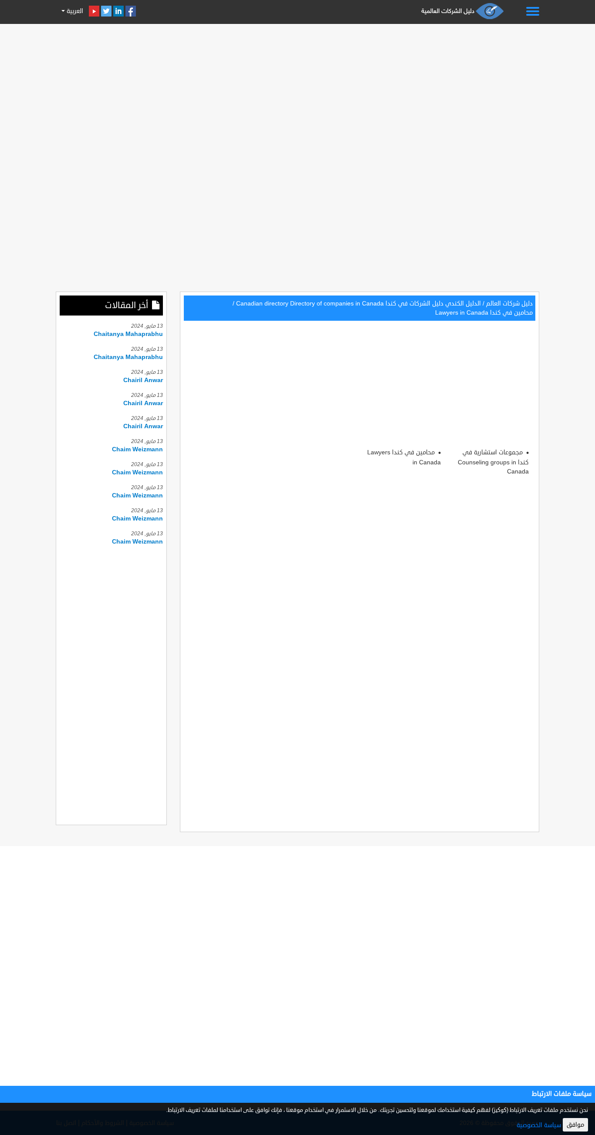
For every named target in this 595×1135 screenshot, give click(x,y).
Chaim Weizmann (137, 449)
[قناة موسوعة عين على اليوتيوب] (94, 11)
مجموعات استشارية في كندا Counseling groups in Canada (493, 462)
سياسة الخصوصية (539, 1125)
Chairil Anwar (143, 380)
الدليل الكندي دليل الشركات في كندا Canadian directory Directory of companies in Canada (358, 303)
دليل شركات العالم (509, 303)
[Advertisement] (297, 88)
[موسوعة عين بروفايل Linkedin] (118, 11)
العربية (74, 11)
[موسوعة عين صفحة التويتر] (106, 11)
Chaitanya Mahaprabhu (128, 334)
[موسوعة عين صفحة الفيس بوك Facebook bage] (130, 11)
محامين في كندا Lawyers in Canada (484, 313)
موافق (575, 1125)
